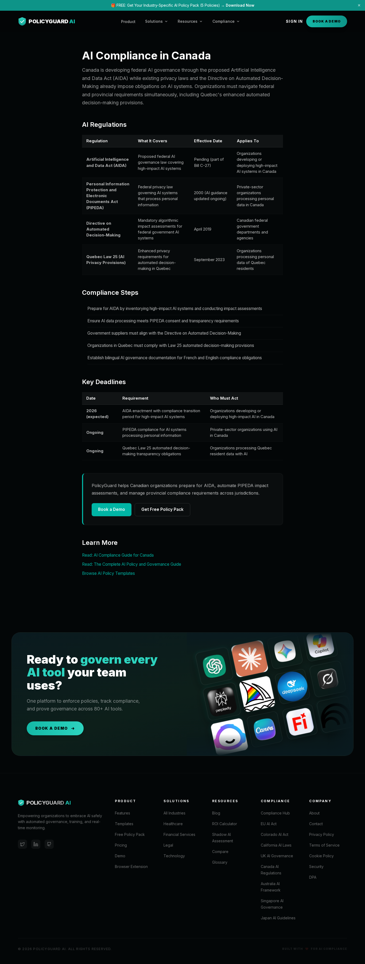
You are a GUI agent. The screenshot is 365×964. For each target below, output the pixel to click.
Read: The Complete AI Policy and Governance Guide (131, 564)
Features (122, 813)
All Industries (174, 813)
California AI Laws (276, 845)
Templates (124, 823)
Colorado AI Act (274, 834)
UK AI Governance (277, 856)
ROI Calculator (224, 823)
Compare (220, 851)
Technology (174, 856)
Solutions (154, 21)
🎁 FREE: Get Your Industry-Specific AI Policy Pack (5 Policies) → (182, 5)
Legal (168, 845)
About (314, 813)
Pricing (121, 845)
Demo (120, 856)
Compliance (223, 21)
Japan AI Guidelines (278, 918)
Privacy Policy (321, 834)
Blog (216, 813)
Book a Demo (327, 21)
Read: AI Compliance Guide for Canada (118, 555)
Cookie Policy (321, 856)
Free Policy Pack (130, 834)
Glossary (219, 862)
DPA (312, 877)
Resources (187, 21)
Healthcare (173, 823)
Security (316, 866)
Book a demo (51, 728)
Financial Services (179, 834)
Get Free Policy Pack (162, 509)
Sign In (294, 21)
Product (128, 21)
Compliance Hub (275, 813)
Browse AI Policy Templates (108, 573)
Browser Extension (131, 866)
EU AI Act (269, 823)
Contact (316, 823)
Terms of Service (324, 845)
